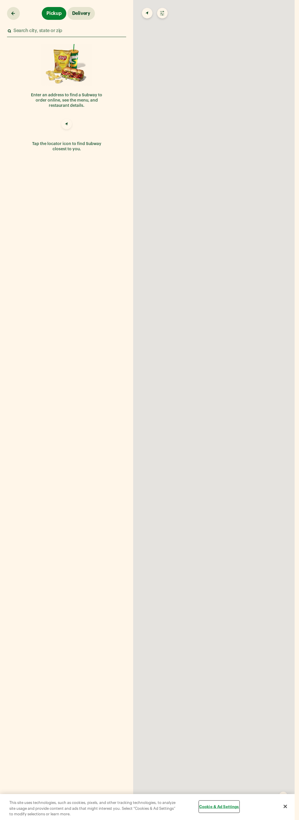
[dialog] (147, 807)
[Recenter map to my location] (146, 13)
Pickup (54, 13)
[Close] (285, 806)
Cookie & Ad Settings (219, 806)
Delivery (81, 13)
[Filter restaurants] (161, 13)
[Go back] (13, 13)
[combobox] (66, 31)
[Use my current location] (67, 125)
